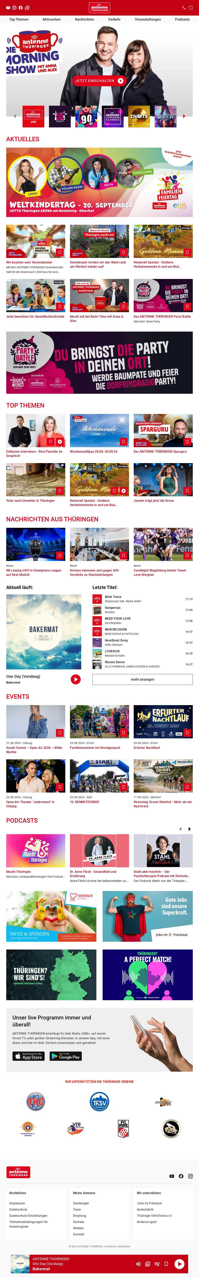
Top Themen (19, 19)
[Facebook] (21, 8)
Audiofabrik (145, 1209)
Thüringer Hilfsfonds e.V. (154, 1216)
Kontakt (78, 1234)
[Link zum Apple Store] (28, 1056)
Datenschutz (18, 1209)
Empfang (79, 1216)
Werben (78, 1228)
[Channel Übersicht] (148, 1264)
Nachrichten (84, 19)
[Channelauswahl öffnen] (191, 8)
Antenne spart (147, 1222)
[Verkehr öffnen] (27, 8)
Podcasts (182, 19)
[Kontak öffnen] (184, 8)
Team (77, 1209)
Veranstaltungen (148, 19)
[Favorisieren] (166, 1264)
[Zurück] (180, 829)
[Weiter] (190, 829)
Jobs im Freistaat (149, 1203)
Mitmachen (52, 19)
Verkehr (114, 19)
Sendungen (81, 1203)
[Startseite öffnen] (99, 7)
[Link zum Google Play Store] (66, 1056)
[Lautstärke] (138, 1264)
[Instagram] (14, 8)
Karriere (78, 1222)
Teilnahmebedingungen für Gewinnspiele (28, 1224)
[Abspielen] (179, 1264)
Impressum (17, 1203)
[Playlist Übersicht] (157, 1264)
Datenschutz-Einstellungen (28, 1216)
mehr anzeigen (142, 679)
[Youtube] (8, 8)
